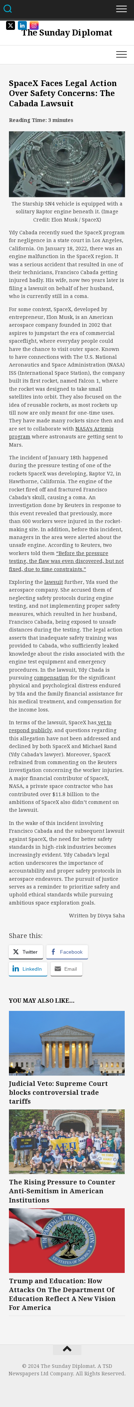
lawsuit (53, 582)
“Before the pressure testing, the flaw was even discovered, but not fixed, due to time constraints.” (66, 561)
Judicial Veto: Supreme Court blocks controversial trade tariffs (58, 1092)
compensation (51, 678)
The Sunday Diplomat (67, 33)
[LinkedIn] (73, 1387)
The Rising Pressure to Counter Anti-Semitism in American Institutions (62, 1191)
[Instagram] (61, 1387)
